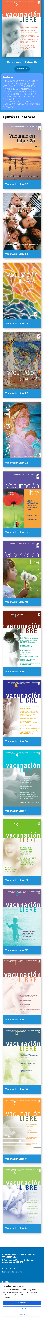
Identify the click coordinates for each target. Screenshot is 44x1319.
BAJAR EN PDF (22, 69)
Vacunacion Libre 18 (16, 602)
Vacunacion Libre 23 (16, 323)
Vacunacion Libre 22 (16, 393)
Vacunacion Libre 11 (16, 1019)
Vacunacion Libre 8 (16, 1228)
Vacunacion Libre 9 (16, 1158)
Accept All (22, 1303)
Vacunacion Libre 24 (16, 254)
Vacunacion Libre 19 (16, 532)
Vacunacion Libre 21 (16, 462)
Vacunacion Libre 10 (16, 1089)
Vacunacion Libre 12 (16, 950)
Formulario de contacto (12, 1272)
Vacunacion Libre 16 (16, 741)
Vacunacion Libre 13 (16, 880)
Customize (22, 1309)
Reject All (22, 1314)
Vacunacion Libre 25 (16, 184)
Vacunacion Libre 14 (16, 810)
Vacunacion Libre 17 (16, 671)
